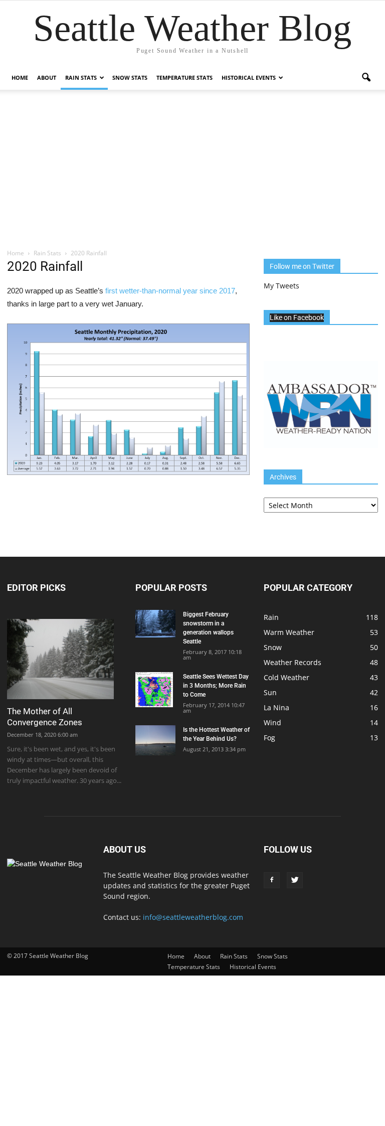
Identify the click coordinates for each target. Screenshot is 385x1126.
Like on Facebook (297, 317)
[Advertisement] (192, 173)
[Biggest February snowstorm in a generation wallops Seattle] (155, 623)
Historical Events (249, 77)
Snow (273, 647)
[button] (366, 78)
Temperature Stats (184, 77)
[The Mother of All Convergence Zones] (64, 659)
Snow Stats (129, 77)
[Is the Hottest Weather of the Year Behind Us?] (155, 740)
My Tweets (281, 285)
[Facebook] (272, 880)
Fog (269, 737)
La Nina (276, 707)
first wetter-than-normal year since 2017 (170, 290)
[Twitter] (295, 880)
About (46, 77)
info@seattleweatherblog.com (193, 917)
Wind (272, 722)
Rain (271, 617)
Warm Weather (289, 632)
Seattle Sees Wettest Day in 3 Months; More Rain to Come (216, 685)
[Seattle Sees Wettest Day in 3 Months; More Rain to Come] (155, 689)
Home (20, 77)
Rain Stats (81, 77)
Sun (270, 692)
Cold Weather (286, 677)
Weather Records (292, 662)
